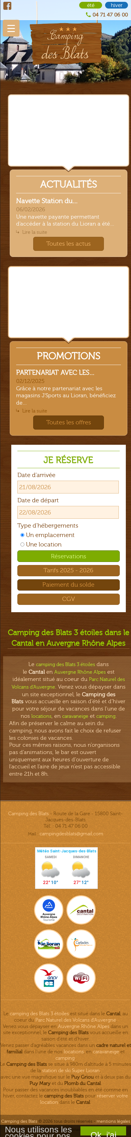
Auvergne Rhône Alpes (80, 672)
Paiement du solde (68, 584)
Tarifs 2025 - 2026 (68, 570)
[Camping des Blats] (65, 32)
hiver (116, 5)
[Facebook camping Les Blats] (7, 6)
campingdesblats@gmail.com (71, 834)
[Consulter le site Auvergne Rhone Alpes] (48, 910)
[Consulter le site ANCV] (48, 978)
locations (41, 716)
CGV (68, 598)
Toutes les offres (68, 422)
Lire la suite (34, 232)
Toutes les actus (68, 243)
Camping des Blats (28, 813)
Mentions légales (113, 1121)
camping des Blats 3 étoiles (65, 664)
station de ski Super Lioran (71, 1070)
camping (105, 716)
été (90, 5)
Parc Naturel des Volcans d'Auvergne (75, 1020)
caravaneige (75, 716)
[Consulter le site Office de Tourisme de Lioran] (48, 944)
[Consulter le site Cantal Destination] (81, 910)
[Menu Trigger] (11, 28)
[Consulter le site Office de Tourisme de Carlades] (81, 944)
